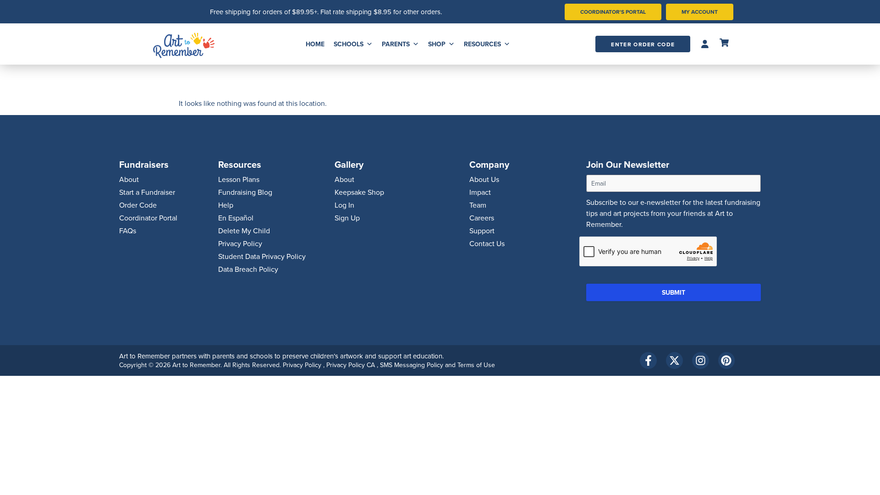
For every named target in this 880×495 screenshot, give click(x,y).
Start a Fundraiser (147, 192)
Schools (348, 44)
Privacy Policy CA (351, 364)
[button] (705, 44)
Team (477, 204)
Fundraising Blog (245, 192)
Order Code (138, 204)
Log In (344, 204)
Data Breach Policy (248, 269)
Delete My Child (244, 230)
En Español (235, 217)
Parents (396, 44)
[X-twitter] (674, 360)
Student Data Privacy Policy (262, 256)
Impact (480, 192)
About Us (484, 179)
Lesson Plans (238, 179)
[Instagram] (700, 360)
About (129, 179)
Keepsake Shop (359, 192)
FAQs (127, 230)
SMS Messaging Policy (412, 364)
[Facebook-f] (648, 360)
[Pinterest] (726, 360)
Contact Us (487, 243)
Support (482, 230)
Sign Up (347, 217)
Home (315, 44)
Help (225, 204)
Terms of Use (476, 364)
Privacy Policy (240, 243)
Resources (482, 44)
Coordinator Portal (148, 217)
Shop (437, 44)
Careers (481, 217)
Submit (673, 292)
